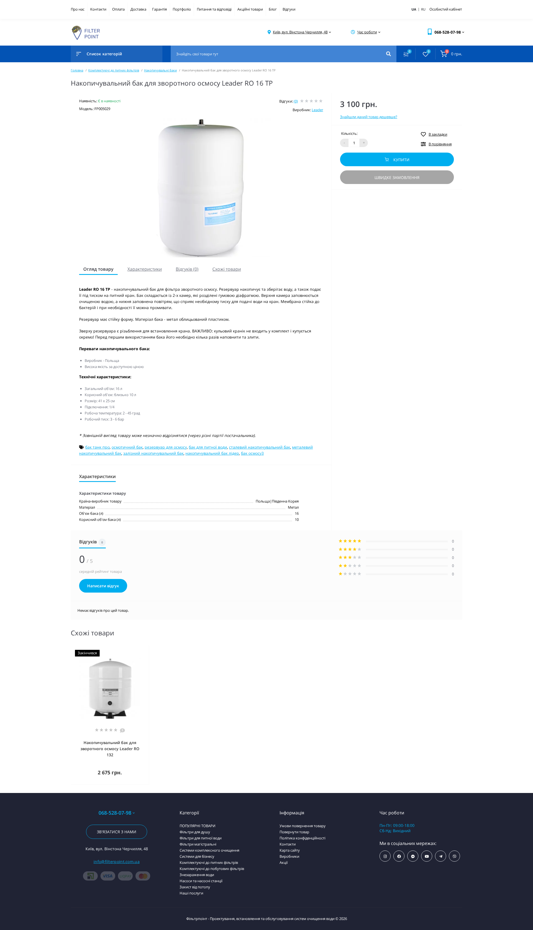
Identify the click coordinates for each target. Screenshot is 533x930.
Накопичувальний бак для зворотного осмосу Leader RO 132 (110, 748)
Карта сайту (290, 850)
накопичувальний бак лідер (212, 453)
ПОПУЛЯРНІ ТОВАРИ (197, 825)
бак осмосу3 (252, 453)
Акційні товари (250, 9)
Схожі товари (226, 269)
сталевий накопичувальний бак (259, 447)
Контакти (98, 9)
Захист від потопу (195, 886)
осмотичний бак (127, 447)
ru (423, 9)
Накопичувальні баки (160, 70)
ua (416, 9)
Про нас (77, 9)
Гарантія (159, 9)
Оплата (118, 9)
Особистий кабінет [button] (445, 9)
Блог (273, 9)
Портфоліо (182, 9)
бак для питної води (208, 447)
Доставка (138, 9)
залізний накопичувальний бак (153, 453)
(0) (296, 101)
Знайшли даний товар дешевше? (368, 116)
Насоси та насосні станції (201, 880)
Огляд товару (98, 269)
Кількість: (349, 133)
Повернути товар (294, 831)
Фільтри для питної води (201, 838)
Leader (317, 109)
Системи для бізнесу (197, 856)
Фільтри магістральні (198, 844)
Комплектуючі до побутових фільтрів (212, 868)
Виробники (289, 856)
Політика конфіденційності (302, 838)
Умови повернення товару (303, 825)
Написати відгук (103, 585)
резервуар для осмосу (166, 447)
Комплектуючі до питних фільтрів (113, 70)
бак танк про (97, 447)
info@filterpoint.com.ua (117, 861)
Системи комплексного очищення (209, 850)
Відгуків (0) (187, 269)
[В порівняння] (138, 649)
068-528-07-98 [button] (115, 813)
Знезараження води (197, 874)
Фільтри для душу (195, 831)
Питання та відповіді (214, 9)
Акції (284, 862)
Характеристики (144, 269)
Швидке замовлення (396, 177)
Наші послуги (191, 893)
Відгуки (289, 9)
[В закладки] (146, 649)
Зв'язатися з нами (116, 831)
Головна (77, 70)
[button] (300, 32)
